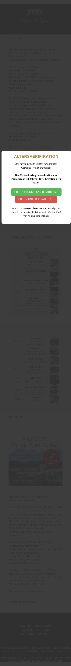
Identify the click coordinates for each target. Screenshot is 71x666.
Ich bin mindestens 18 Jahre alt (36, 192)
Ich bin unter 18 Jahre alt (36, 199)
